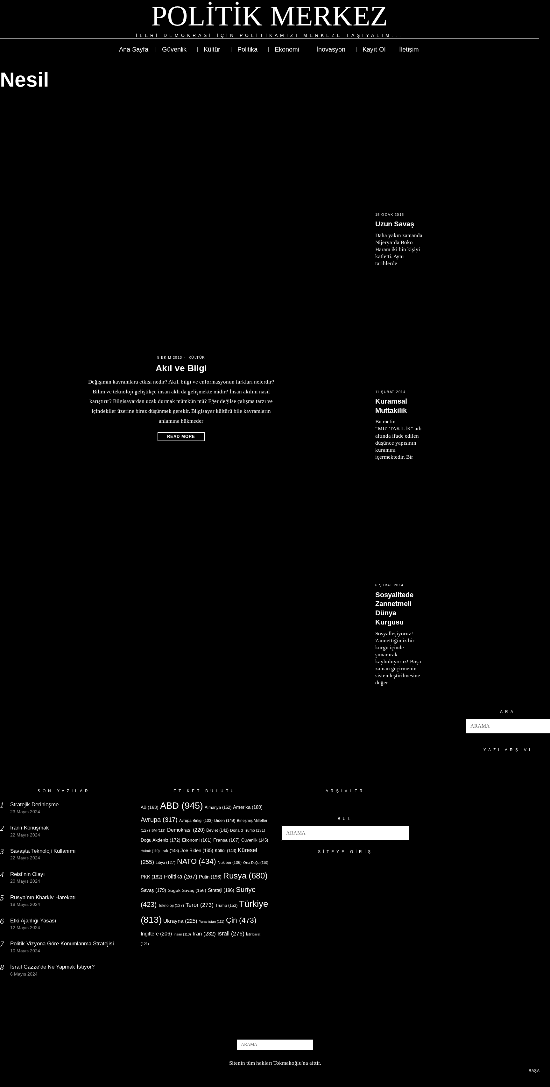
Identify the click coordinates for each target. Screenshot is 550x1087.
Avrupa (159, 819)
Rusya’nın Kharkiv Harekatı (43, 897)
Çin (241, 920)
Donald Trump (247, 830)
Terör (200, 904)
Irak (170, 850)
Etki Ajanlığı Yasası (33, 921)
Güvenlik (254, 840)
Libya (165, 862)
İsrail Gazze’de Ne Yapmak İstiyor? (53, 967)
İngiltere (156, 933)
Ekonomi (197, 840)
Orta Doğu (255, 863)
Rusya (245, 875)
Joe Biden (196, 850)
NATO (196, 861)
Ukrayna (180, 921)
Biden (224, 820)
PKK (151, 876)
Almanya (218, 807)
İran (204, 934)
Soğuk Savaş (187, 890)
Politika (180, 876)
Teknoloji (171, 905)
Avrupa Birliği (196, 820)
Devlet (217, 830)
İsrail (230, 933)
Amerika (248, 807)
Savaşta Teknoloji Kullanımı (43, 851)
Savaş (153, 890)
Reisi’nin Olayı (27, 874)
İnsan (182, 934)
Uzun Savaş (394, 224)
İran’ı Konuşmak (29, 828)
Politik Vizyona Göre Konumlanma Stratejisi (62, 944)
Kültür (197, 357)
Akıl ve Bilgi (181, 368)
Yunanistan (211, 921)
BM (159, 830)
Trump (226, 905)
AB (150, 807)
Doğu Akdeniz (160, 840)
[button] (542, 726)
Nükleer (230, 862)
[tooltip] (511, 20)
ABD (181, 805)
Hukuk (150, 851)
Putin (210, 876)
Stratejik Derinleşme (34, 804)
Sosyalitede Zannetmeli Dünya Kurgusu (394, 608)
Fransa (226, 840)
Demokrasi (186, 830)
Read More (181, 436)
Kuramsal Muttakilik (391, 405)
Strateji (221, 890)
